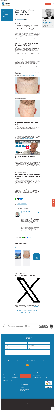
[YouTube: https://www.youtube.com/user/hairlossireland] (20, 277)
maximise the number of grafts (20, 161)
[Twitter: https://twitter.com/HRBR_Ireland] (28, 290)
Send (27, 364)
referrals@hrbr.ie (22, 390)
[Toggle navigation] (53, 4)
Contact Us (13, 374)
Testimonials (6, 14)
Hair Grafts (24, 19)
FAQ (19, 19)
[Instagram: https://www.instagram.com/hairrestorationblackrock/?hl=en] (17, 277)
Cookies (4, 377)
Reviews (4, 16)
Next (24, 247)
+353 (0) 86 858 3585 (37, 377)
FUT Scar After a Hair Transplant (27, 312)
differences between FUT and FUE (29, 75)
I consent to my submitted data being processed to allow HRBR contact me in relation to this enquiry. (28, 360)
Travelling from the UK (14, 380)
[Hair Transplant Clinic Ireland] (5, 4)
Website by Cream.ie (27, 403)
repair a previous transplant (27, 138)
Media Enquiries (5, 380)
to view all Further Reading (36, 257)
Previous (16, 247)
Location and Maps (14, 377)
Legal (3, 374)
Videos (4, 11)
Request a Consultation (25, 376)
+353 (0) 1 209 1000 (24, 384)
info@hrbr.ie (22, 387)
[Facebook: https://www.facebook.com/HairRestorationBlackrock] (19, 277)
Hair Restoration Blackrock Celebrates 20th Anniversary (27, 310)
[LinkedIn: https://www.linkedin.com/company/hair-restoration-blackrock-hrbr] (17, 303)
